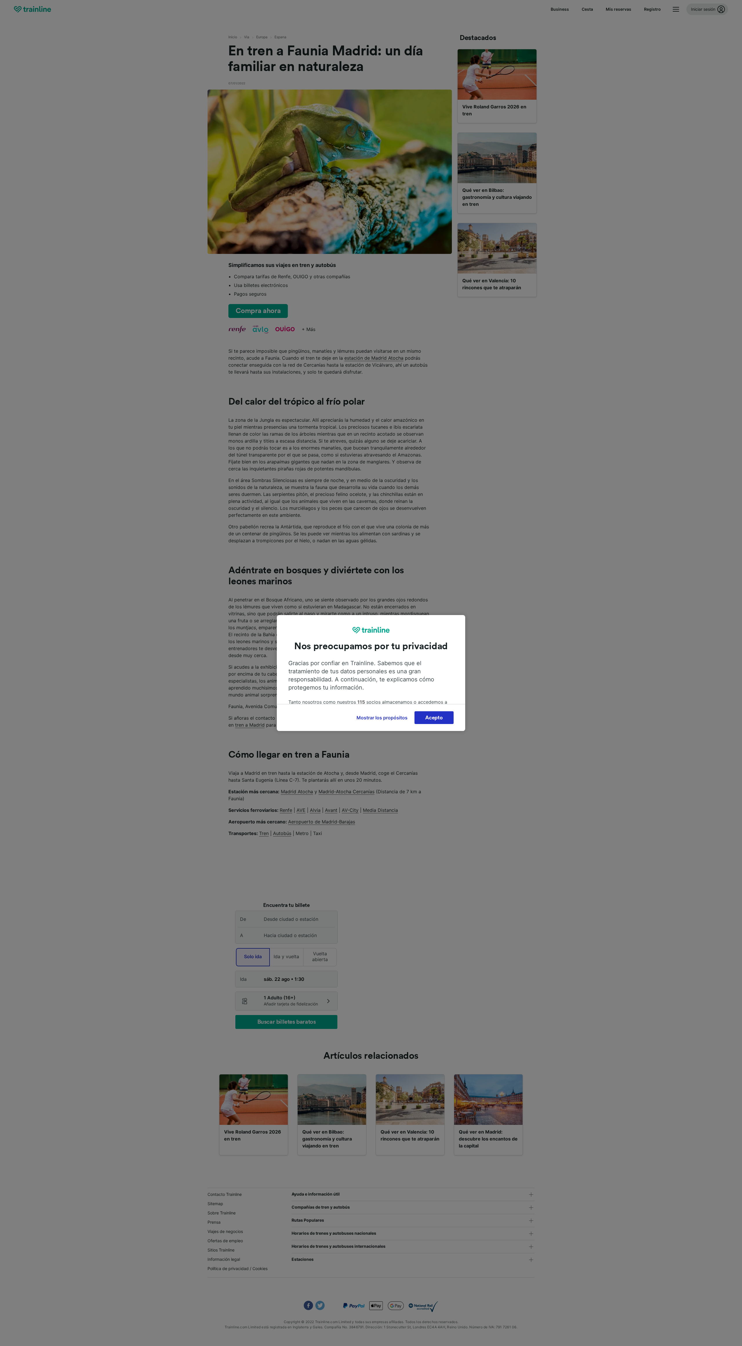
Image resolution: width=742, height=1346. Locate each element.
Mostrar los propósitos (382, 718)
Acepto (434, 717)
